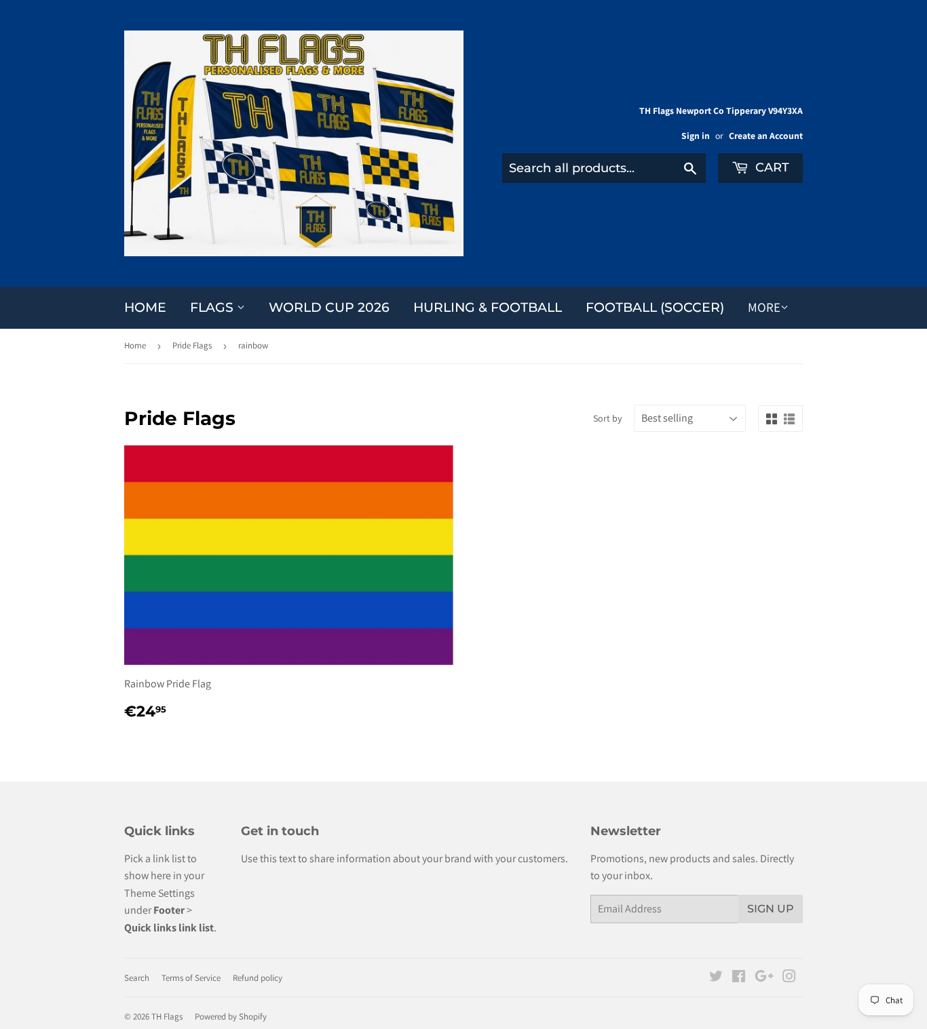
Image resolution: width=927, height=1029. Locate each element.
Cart (770, 167)
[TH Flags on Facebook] (739, 978)
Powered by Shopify (231, 1016)
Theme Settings (159, 893)
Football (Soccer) (655, 307)
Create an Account (766, 135)
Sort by (607, 418)
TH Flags (167, 1016)
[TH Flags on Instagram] (789, 978)
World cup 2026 (329, 307)
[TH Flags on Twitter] (716, 978)
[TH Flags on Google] (764, 978)
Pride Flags (192, 345)
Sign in (695, 135)
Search (136, 978)
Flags (213, 307)
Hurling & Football (487, 307)
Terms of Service (191, 978)
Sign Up (770, 908)
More (764, 307)
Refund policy (257, 978)
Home (145, 307)
